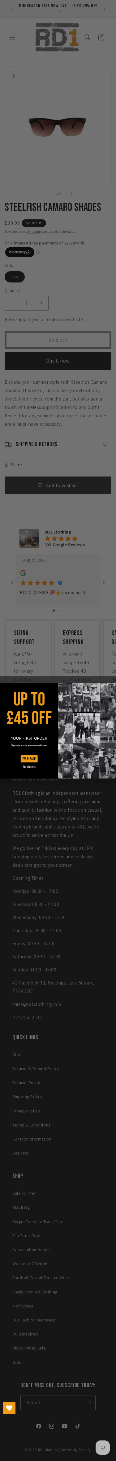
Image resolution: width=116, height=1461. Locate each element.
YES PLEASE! (29, 759)
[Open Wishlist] (9, 1408)
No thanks (29, 766)
